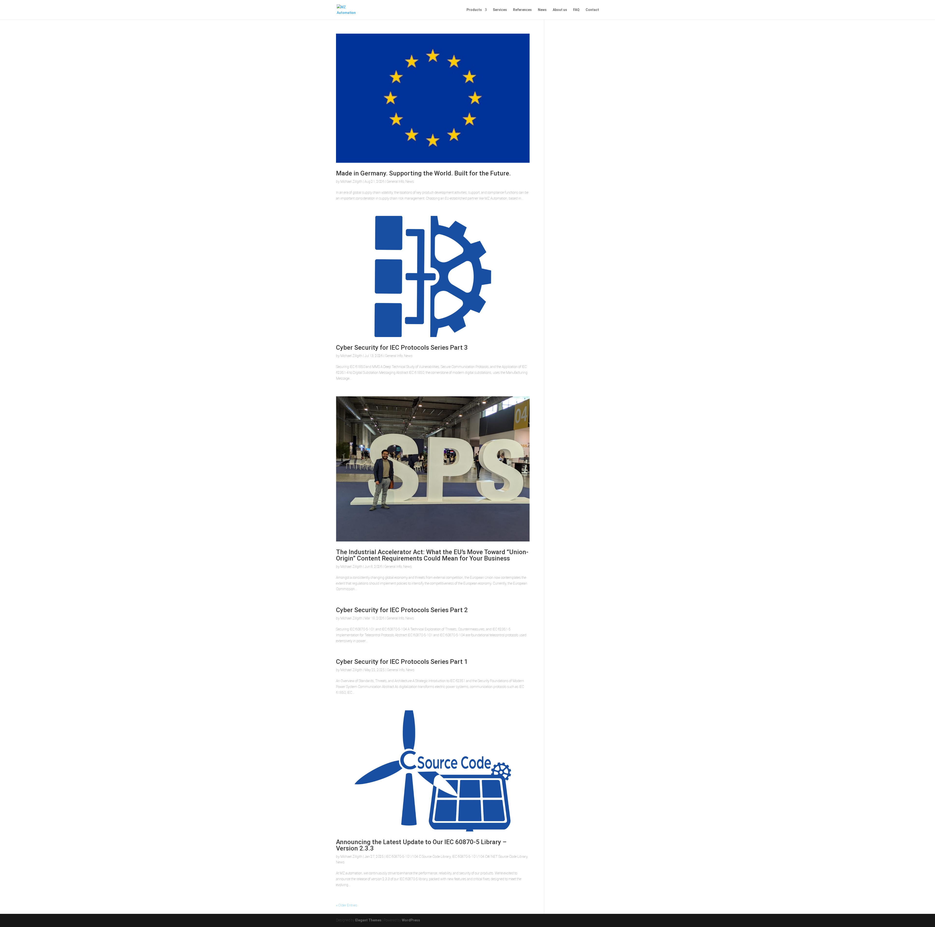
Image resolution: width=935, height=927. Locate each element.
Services (500, 10)
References (522, 10)
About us (560, 10)
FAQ (576, 10)
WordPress (411, 920)
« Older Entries (346, 905)
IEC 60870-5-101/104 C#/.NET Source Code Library (489, 857)
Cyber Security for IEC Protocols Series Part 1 (402, 661)
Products (474, 10)
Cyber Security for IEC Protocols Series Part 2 (402, 610)
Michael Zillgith (351, 181)
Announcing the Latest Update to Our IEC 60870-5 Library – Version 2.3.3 (421, 845)
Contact (592, 10)
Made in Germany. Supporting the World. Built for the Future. (423, 173)
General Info (395, 181)
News (542, 10)
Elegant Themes (368, 920)
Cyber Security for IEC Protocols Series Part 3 (402, 347)
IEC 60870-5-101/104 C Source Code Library (418, 857)
